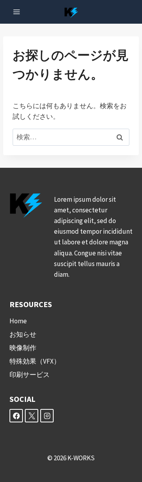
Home (18, 321)
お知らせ (22, 334)
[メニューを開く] (16, 12)
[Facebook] (16, 415)
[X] (31, 415)
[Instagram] (47, 415)
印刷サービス (29, 374)
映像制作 (22, 347)
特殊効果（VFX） (34, 361)
